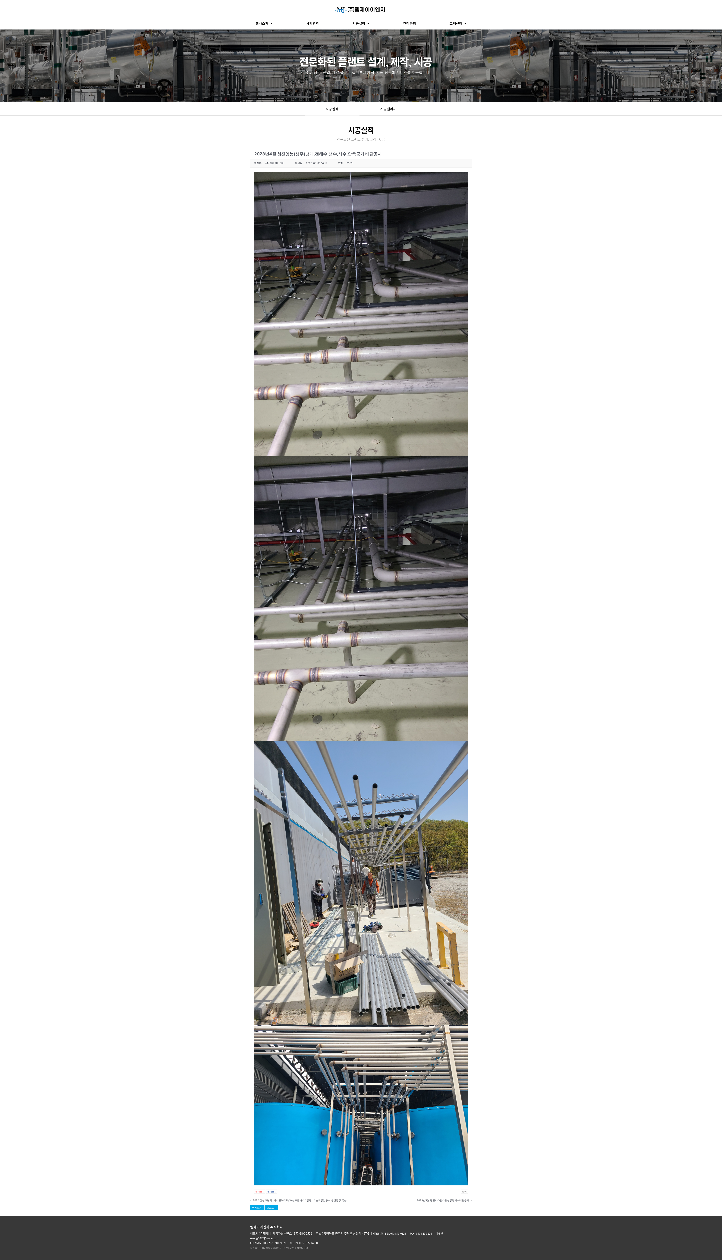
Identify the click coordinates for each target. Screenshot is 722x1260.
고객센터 (456, 23)
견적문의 (409, 23)
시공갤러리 (388, 108)
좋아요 (259, 1191)
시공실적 (359, 23)
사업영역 (312, 23)
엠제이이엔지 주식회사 (266, 1226)
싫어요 (271, 1191)
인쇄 (464, 1191)
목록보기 (257, 1207)
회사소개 (262, 23)
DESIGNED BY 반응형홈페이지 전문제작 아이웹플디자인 (279, 1248)
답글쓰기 (271, 1207)
